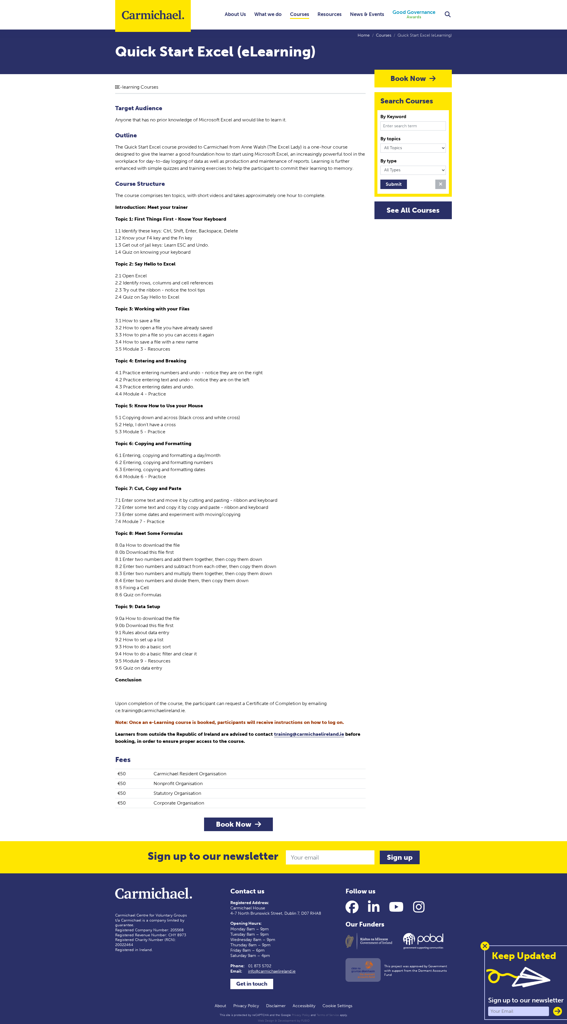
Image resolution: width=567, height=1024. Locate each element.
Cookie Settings (337, 1005)
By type (388, 161)
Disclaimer (276, 1005)
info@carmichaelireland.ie (272, 971)
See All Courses (413, 210)
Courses (299, 14)
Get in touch (251, 984)
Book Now (234, 824)
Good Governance (413, 14)
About (220, 1005)
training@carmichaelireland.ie (309, 734)
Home (364, 35)
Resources (329, 14)
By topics (390, 138)
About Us (235, 14)
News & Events (367, 14)
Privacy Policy (246, 1005)
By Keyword (393, 116)
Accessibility (304, 1005)
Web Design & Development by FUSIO (283, 1021)
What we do (268, 14)
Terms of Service (328, 1015)
